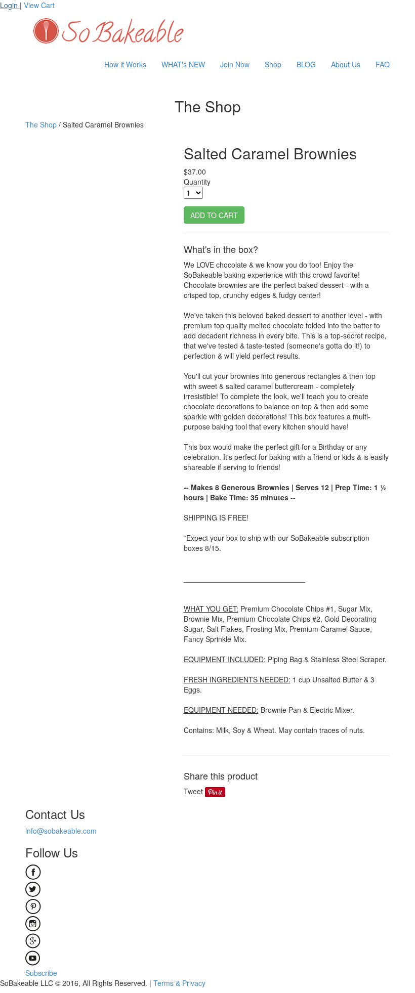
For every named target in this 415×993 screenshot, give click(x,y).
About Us (345, 64)
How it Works (125, 64)
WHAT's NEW (183, 64)
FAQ (383, 64)
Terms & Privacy (179, 983)
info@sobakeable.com (61, 831)
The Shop (41, 124)
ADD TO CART (214, 215)
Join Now (235, 64)
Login (10, 5)
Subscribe (41, 973)
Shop (273, 64)
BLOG (306, 64)
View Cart (39, 5)
